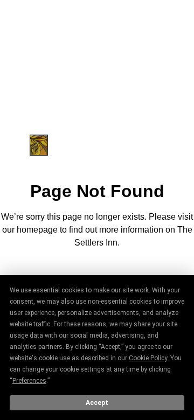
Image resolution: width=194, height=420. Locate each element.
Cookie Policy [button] (148, 358)
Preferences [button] (29, 380)
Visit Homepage (97, 272)
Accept (97, 403)
